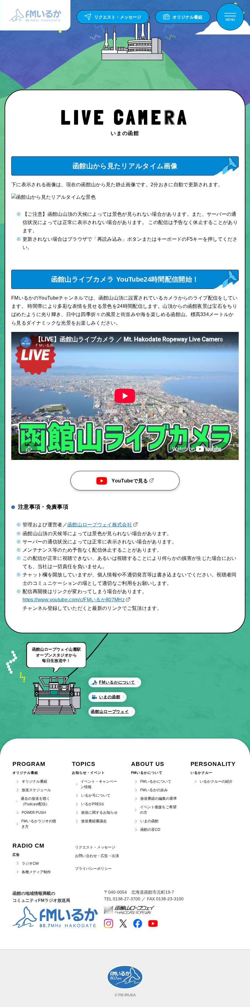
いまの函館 (149, 821)
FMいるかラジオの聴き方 (38, 824)
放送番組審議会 (94, 821)
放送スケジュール (36, 790)
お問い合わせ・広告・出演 (97, 855)
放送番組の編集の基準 (158, 798)
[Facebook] (137, 923)
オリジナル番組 (34, 781)
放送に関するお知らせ (99, 812)
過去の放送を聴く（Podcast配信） (35, 801)
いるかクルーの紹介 (216, 781)
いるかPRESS (92, 804)
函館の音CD (150, 829)
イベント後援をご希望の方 (158, 810)
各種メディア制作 (36, 872)
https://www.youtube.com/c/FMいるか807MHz (74, 599)
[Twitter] (123, 923)
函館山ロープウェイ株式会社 (99, 524)
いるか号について (95, 795)
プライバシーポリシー (93, 868)
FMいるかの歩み (154, 790)
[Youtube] (153, 923)
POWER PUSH (34, 812)
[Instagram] (108, 923)
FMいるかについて (155, 781)
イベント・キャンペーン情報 (98, 784)
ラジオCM (30, 863)
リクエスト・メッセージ (95, 847)
